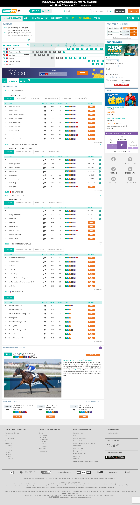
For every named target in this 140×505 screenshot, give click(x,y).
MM (114, 77)
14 (100, 347)
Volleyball (44, 444)
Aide (113, 163)
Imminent (127, 28)
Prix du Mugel (13, 183)
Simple (10, 445)
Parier (134, 28)
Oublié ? (111, 11)
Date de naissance (112, 74)
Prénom (121, 63)
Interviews (34, 98)
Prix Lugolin (12, 187)
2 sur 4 (10, 450)
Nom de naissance (111, 63)
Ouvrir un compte (121, 85)
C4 (121, 31)
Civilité (108, 58)
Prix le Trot (12, 286)
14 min (126, 31)
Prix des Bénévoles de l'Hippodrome (20, 278)
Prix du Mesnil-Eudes (15, 123)
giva (111, 142)
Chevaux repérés (81, 98)
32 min (126, 34)
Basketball (45, 439)
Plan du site (76, 456)
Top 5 (9, 456)
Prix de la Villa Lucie (15, 135)
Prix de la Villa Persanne (16, 119)
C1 (121, 34)
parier (91, 107)
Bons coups (66, 98)
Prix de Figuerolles (14, 163)
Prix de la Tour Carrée (15, 139)
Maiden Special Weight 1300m (18, 330)
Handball (44, 446)
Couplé (10, 448)
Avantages (113, 173)
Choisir (109, 60)
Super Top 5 (113, 183)
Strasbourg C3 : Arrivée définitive (21, 30)
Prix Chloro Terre (14, 262)
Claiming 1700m (14, 326)
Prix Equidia (12, 270)
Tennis (44, 437)
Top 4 (9, 454)
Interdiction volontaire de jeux (70, 482)
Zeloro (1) (78, 370)
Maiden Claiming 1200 (15, 305)
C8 (121, 28)
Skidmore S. (12, 334)
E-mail (108, 69)
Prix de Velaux (13, 175)
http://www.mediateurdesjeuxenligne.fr (80, 497)
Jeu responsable (78, 451)
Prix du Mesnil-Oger (14, 106)
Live (6, 435)
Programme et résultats (12, 433)
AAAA (120, 77)
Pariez (82, 73)
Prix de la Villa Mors (14, 127)
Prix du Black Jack (14, 230)
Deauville (16, 353)
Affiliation (76, 459)
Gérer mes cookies (78, 448)
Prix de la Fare (13, 171)
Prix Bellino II (12, 222)
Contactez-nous (130, 163)
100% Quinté (21, 98)
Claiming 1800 (13, 318)
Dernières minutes (50, 98)
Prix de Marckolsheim (15, 234)
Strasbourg (111, 31)
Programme (42, 448)
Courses (9, 98)
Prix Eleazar (12, 218)
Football (44, 435)
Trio (9, 452)
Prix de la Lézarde (14, 131)
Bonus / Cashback (130, 183)
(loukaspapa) (133, 145)
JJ (107, 77)
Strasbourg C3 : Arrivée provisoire (21, 33)
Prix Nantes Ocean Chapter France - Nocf (21, 282)
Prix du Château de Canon (16, 114)
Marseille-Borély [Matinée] (116, 28)
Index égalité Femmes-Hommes (82, 441)
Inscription (133, 11)
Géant (6, 441)
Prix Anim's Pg (13, 274)
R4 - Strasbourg (52, 406)
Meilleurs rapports (10, 438)
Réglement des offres (79, 453)
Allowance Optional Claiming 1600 (19, 314)
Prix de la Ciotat (13, 160)
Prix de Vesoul (13, 211)
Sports (41, 433)
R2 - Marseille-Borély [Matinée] (24, 406)
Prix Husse (12, 266)
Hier (4, 81)
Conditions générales (79, 438)
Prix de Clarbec (13, 110)
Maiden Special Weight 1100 (17, 322)
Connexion (120, 11)
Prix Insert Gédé (13, 226)
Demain (22, 81)
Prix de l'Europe (13, 238)
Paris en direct (43, 451)
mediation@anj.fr (64, 497)
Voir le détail (110, 114)
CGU (123, 82)
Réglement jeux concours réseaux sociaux (85, 461)
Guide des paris (130, 173)
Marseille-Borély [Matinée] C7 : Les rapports (24, 35)
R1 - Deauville (84, 406)
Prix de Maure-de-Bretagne (17, 258)
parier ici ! (93, 355)
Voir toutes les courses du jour (122, 38)
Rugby (44, 442)
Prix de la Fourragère (15, 179)
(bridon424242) (122, 139)
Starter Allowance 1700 (16, 338)
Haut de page (97, 142)
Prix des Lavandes (14, 167)
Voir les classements (120, 151)
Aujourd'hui (13, 81)
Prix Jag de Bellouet (14, 215)
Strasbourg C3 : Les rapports (19, 27)
